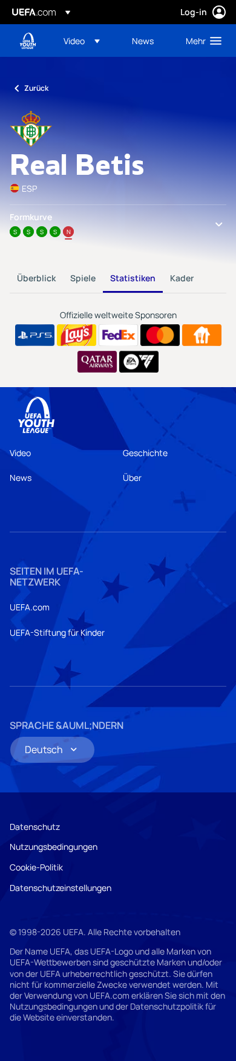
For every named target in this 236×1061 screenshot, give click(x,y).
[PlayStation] (34, 335)
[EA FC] (139, 362)
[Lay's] (76, 335)
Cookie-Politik (36, 867)
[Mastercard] (160, 335)
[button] (82, 40)
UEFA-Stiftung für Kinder (57, 632)
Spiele (83, 277)
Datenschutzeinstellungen (60, 887)
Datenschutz (35, 826)
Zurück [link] (36, 88)
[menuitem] (87, 40)
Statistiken (133, 277)
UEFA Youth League (28, 41)
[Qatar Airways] (97, 362)
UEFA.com (30, 607)
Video (20, 453)
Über (132, 477)
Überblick (36, 277)
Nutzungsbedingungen (53, 846)
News (20, 477)
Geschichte (145, 453)
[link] (143, 40)
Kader (182, 277)
